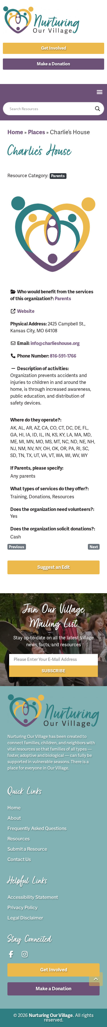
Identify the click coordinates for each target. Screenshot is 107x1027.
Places (36, 132)
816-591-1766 (63, 356)
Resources (18, 838)
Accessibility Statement (32, 897)
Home (15, 132)
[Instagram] (60, 75)
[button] (53, 64)
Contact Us (19, 859)
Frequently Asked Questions (36, 828)
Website (26, 311)
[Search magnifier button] (98, 109)
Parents (58, 175)
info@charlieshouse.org (55, 343)
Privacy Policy (22, 907)
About (14, 818)
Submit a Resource (27, 849)
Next (94, 546)
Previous (16, 546)
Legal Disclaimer (25, 918)
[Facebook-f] (47, 75)
